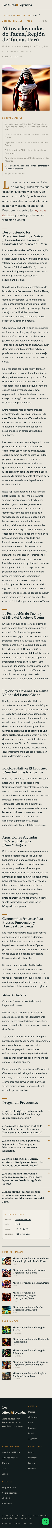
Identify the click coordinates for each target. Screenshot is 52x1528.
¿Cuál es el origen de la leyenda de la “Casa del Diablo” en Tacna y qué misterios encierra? (22, 1114)
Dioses (31, 1463)
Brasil (31, 1433)
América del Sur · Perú (17, 21)
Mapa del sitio (9, 1487)
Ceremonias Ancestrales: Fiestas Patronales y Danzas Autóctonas (27, 167)
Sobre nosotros (9, 1492)
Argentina (32, 1438)
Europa (5, 1463)
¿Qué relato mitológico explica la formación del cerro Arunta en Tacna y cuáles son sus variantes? (22, 1129)
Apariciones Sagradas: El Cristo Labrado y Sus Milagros (27, 159)
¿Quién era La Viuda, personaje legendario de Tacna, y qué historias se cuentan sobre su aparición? (21, 1145)
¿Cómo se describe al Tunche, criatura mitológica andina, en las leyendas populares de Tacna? (22, 1162)
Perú (37, 15)
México (31, 1411)
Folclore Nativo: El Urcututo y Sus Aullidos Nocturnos (25, 151)
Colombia (33, 1417)
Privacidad (7, 1503)
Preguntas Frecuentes (15, 173)
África (5, 1473)
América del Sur (22, 15)
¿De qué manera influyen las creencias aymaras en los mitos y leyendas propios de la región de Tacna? (22, 1178)
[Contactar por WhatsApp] (45, 1521)
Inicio (6, 15)
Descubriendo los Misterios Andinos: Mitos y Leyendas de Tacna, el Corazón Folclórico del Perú (27, 127)
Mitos (31, 1452)
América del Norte (11, 1452)
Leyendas (32, 1457)
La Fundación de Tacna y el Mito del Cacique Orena (26, 136)
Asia (4, 1468)
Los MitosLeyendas (17, 5)
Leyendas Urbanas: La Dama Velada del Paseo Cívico (27, 144)
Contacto (6, 1498)
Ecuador (32, 1428)
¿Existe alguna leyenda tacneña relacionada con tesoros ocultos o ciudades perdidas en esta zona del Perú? (23, 1196)
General (32, 1468)
